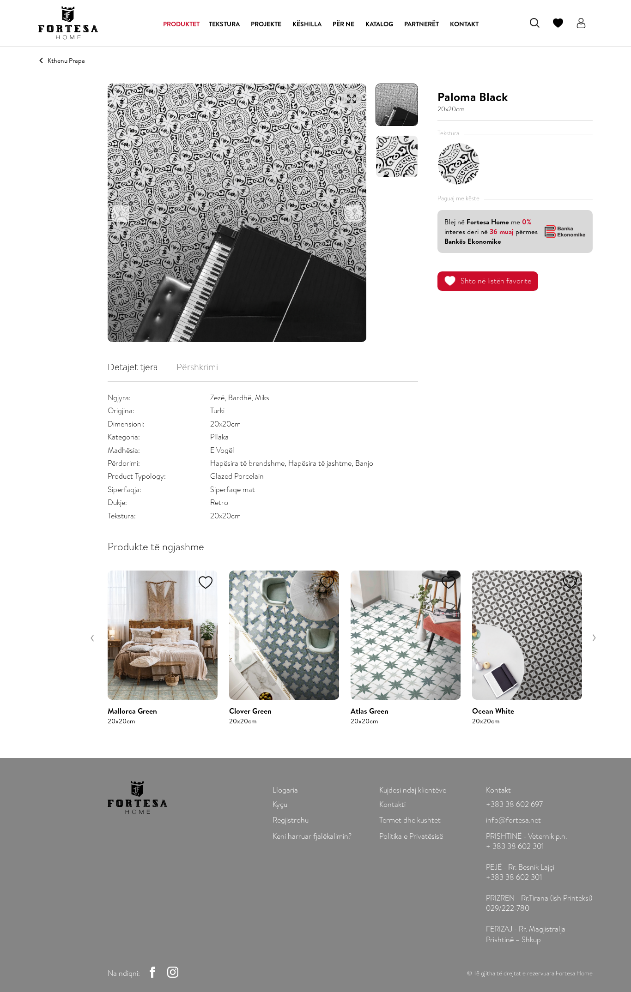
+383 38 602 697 (514, 804)
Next (353, 213)
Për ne (343, 24)
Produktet (181, 24)
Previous (93, 638)
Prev (120, 213)
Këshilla (307, 24)
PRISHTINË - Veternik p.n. (526, 836)
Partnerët (421, 24)
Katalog (379, 24)
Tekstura (224, 24)
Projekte (266, 24)
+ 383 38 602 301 (515, 846)
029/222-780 (507, 908)
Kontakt (464, 24)
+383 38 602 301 (514, 877)
